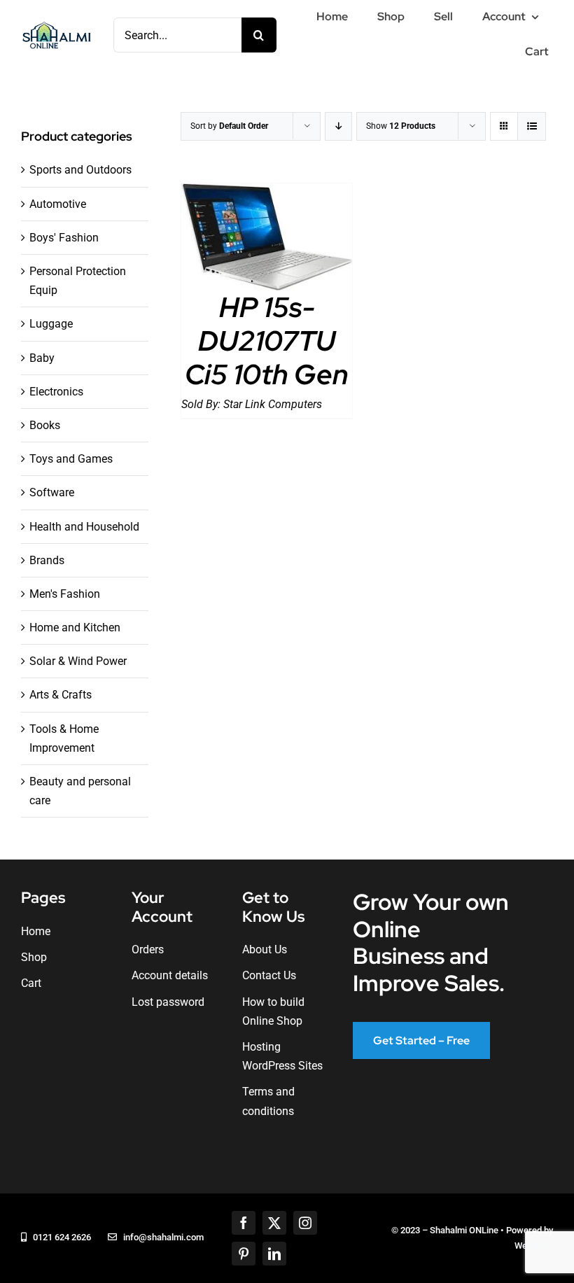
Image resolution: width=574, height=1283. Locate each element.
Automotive (57, 204)
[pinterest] (243, 1254)
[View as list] (531, 126)
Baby (42, 358)
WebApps (533, 1245)
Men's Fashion (64, 594)
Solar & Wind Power (78, 661)
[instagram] (305, 1223)
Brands (46, 560)
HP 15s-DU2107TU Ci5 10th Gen (267, 340)
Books (44, 425)
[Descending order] (338, 126)
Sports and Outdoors (80, 169)
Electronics (56, 391)
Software (51, 492)
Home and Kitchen (74, 627)
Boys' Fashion (64, 237)
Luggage (51, 323)
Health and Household (84, 526)
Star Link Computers (272, 404)
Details (267, 240)
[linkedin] (274, 1254)
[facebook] (243, 1223)
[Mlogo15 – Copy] (56, 24)
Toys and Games (71, 458)
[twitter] (274, 1223)
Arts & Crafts (60, 694)
